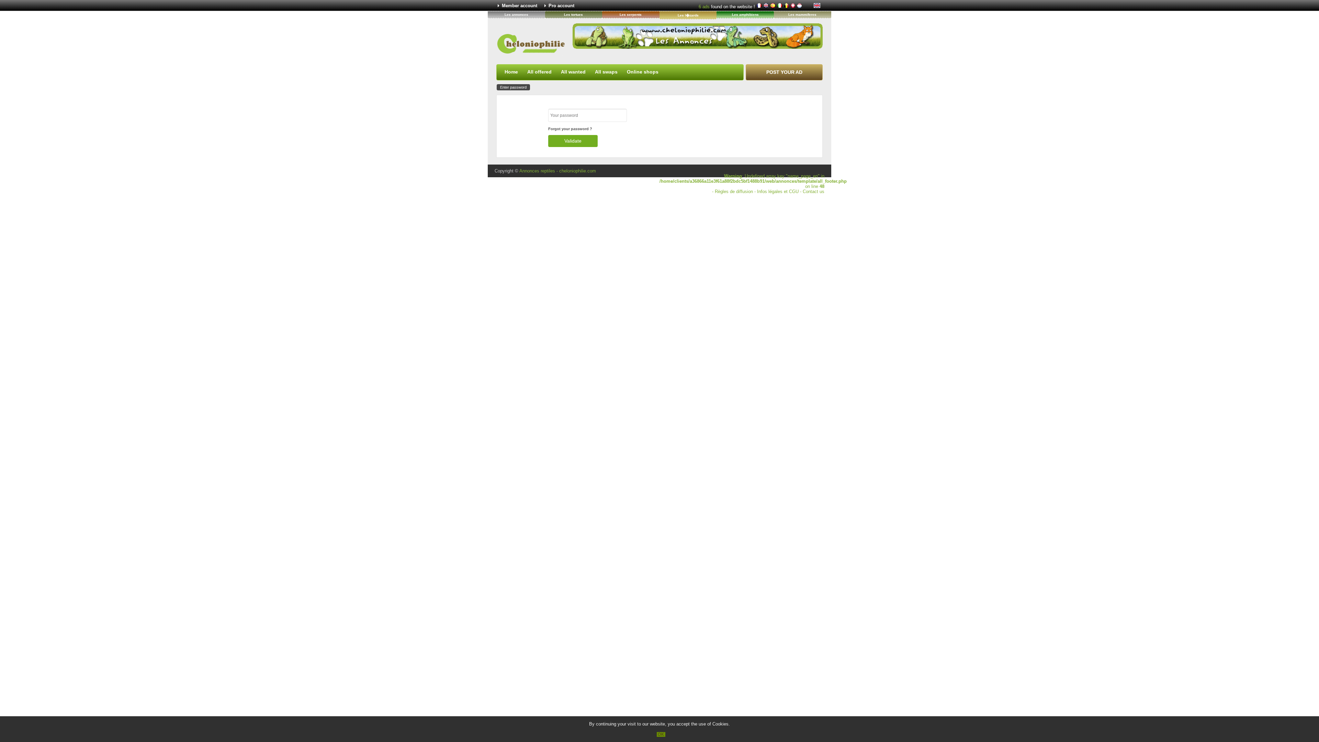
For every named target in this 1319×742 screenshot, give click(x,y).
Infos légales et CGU (778, 191)
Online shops (642, 72)
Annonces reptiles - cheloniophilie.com (557, 170)
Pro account (561, 5)
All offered (539, 72)
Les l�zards (688, 15)
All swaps (606, 72)
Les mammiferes (802, 14)
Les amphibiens (745, 14)
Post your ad (784, 72)
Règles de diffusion (734, 191)
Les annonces (516, 14)
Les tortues (573, 14)
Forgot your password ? (570, 129)
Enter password (513, 87)
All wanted (573, 72)
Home (511, 72)
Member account (519, 5)
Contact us (813, 191)
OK (661, 734)
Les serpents (631, 14)
